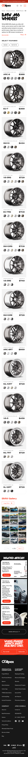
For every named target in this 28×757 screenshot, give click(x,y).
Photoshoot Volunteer (20, 700)
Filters (22, 34)
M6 (26, 10)
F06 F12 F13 (14, 45)
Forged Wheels (5, 673)
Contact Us (17, 709)
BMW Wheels (19, 10)
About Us (4, 709)
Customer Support (19, 669)
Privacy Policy (5, 724)
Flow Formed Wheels (6, 677)
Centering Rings (5, 696)
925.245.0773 (18, 713)
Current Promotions (6, 700)
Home (3, 10)
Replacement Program (20, 685)
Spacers (4, 681)
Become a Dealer (6, 732)
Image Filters (7, 503)
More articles (13, 631)
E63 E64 (5, 45)
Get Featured (18, 696)
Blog (3, 736)
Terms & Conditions (6, 721)
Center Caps (5, 689)
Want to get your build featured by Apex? (14, 1)
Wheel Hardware (5, 685)
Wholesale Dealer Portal (7, 728)
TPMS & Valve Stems (6, 692)
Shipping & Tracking (19, 673)
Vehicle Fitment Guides (20, 689)
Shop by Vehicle (10, 10)
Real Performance (6, 713)
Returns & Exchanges (20, 677)
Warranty (17, 681)
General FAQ (18, 692)
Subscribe (22, 651)
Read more (5, 35)
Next (20, 548)
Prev (8, 548)
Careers (3, 717)
